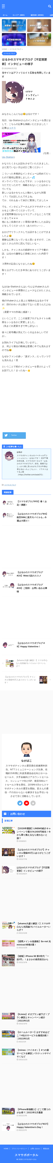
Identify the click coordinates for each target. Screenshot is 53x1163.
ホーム (5, 15)
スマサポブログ (10, 485)
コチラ (12, 128)
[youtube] (26, 803)
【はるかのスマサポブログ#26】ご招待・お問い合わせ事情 (32, 588)
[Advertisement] (26, 401)
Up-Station (8, 157)
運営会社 (46, 1149)
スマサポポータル (26, 1155)
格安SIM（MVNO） (38, 15)
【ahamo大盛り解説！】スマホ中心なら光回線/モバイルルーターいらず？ (33, 926)
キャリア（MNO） (19, 15)
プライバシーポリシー (19, 1149)
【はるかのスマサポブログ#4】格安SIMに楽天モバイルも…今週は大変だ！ (32, 517)
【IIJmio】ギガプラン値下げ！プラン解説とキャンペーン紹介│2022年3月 (33, 1017)
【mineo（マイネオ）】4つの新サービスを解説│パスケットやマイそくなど (34, 1053)
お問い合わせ (35, 1149)
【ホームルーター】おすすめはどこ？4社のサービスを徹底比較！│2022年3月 (33, 1035)
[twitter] (20, 803)
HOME (6, 1149)
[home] (33, 803)
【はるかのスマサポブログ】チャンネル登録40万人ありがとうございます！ (33, 852)
